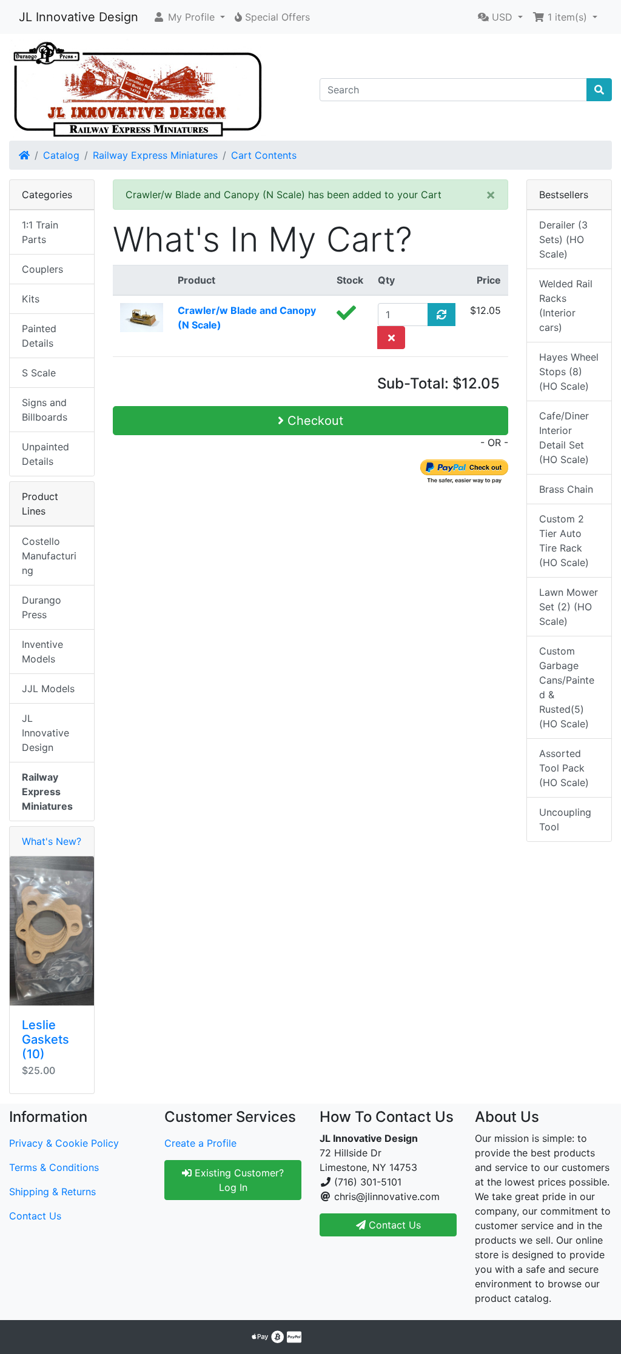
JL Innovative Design (78, 17)
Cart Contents (264, 155)
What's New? (51, 841)
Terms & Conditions (54, 1167)
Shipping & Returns (52, 1192)
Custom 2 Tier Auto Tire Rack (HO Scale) (564, 541)
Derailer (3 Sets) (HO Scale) (563, 239)
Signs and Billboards (44, 409)
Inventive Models (42, 651)
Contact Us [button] (393, 1225)
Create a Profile (200, 1143)
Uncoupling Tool (565, 819)
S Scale (39, 373)
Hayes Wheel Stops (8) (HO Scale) (569, 371)
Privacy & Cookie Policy (64, 1143)
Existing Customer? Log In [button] (238, 1180)
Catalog (61, 155)
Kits (30, 299)
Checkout (313, 420)
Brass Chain (566, 489)
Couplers (42, 269)
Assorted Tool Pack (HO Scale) (564, 768)
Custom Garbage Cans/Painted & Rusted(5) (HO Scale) (566, 687)
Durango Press (41, 607)
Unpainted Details (45, 454)
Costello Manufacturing (49, 555)
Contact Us (35, 1216)
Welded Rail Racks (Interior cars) (565, 305)
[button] (189, 17)
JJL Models (48, 688)
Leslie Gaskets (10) (45, 1039)
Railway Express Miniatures (155, 155)
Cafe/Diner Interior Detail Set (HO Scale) (564, 437)
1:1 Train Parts (40, 232)
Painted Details (39, 335)
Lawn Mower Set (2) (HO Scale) (568, 606)
